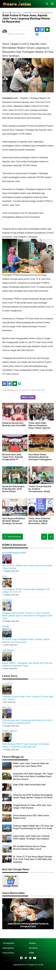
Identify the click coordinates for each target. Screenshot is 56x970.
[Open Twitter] (25, 957)
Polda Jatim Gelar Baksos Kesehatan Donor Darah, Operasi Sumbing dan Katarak (39, 427)
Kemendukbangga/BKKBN (14, 552)
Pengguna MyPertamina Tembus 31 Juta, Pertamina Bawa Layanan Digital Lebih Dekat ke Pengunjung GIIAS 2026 (27, 616)
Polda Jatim (40, 390)
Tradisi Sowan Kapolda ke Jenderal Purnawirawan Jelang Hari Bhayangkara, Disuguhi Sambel (40, 491)
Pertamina (7, 600)
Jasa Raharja (8, 650)
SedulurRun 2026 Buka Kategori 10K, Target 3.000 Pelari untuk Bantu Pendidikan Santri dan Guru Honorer (33, 776)
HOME (31, 953)
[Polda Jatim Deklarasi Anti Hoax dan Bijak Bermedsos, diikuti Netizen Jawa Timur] (41, 507)
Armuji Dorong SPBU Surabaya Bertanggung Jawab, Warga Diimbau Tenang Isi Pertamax (33, 796)
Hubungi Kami (8, 948)
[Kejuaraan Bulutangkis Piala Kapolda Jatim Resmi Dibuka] (14, 475)
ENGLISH (6, 707)
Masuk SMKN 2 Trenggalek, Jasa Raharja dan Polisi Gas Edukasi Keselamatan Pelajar (27, 664)
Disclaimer (33, 948)
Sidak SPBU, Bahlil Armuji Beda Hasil (29, 784)
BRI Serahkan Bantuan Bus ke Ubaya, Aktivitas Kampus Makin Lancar (29, 847)
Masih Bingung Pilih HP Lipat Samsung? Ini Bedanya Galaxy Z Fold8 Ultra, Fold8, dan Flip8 (25, 745)
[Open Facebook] (21, 957)
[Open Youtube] (34, 957)
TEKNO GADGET (9, 731)
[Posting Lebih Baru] (51, 537)
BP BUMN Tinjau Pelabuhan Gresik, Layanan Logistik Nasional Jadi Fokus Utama (25, 640)
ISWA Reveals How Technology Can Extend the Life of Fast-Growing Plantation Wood (27, 721)
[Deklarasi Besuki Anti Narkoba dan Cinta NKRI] (14, 412)
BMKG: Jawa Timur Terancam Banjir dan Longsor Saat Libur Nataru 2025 (31, 764)
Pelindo (5, 626)
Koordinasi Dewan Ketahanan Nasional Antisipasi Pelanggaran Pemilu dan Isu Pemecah (41, 458)
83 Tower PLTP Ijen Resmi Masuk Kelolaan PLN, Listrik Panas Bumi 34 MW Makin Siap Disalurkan (32, 859)
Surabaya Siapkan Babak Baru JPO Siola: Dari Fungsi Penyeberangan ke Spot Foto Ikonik (33, 827)
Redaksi (32, 943)
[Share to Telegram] (37, 34)
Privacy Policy (8, 953)
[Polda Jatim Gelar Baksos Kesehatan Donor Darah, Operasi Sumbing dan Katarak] (41, 412)
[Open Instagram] (30, 957)
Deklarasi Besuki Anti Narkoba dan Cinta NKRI (14, 424)
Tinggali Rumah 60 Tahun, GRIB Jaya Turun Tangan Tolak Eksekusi (32, 806)
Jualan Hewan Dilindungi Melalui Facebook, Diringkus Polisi (28, 925)
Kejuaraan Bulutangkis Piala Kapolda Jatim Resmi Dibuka (13, 489)
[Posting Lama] (44, 537)
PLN (4, 576)
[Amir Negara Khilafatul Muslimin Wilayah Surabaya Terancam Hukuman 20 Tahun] (14, 507)
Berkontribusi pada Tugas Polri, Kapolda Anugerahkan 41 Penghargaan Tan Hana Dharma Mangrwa (13, 459)
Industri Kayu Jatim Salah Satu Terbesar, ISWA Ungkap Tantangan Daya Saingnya (31, 837)
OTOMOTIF (7, 684)
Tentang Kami (8, 943)
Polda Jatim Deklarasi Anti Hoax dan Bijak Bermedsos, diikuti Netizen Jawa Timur (39, 522)
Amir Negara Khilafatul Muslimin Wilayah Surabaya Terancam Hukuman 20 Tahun (13, 522)
